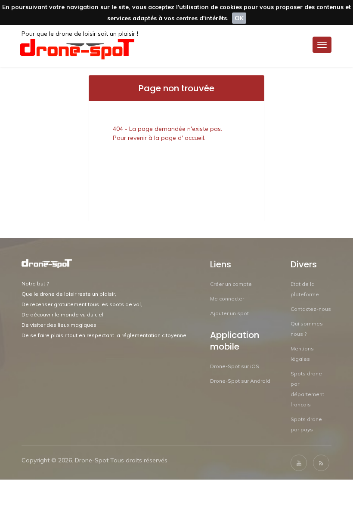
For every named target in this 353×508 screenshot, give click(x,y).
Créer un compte (231, 284)
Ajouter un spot (229, 313)
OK (239, 18)
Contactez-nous (311, 309)
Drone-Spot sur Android (240, 381)
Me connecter (227, 298)
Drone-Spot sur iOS (234, 366)
